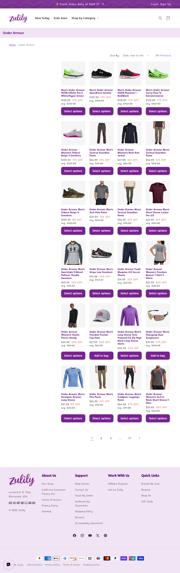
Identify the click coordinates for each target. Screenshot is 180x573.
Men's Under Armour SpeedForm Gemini (101, 91)
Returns (79, 517)
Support (81, 475)
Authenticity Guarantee (82, 503)
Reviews (146, 489)
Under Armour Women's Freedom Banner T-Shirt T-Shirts (156, 273)
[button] (84, 18)
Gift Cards (147, 501)
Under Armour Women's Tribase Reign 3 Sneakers (71, 152)
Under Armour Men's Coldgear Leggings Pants (129, 397)
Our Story (47, 483)
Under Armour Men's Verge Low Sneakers (101, 270)
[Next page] (139, 438)
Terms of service (71, 564)
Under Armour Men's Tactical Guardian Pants (101, 152)
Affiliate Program (118, 483)
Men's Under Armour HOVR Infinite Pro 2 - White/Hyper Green (73, 93)
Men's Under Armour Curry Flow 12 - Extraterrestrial (157, 93)
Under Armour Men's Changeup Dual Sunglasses (157, 334)
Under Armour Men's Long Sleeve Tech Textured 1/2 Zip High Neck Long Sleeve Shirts (130, 337)
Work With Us (118, 475)
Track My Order (84, 495)
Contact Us (81, 489)
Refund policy (34, 564)
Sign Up (165, 4)
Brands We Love (150, 483)
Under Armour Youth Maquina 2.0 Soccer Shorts (129, 272)
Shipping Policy (84, 511)
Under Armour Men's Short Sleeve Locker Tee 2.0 (157, 212)
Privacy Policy (50, 505)
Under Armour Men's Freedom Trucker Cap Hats (101, 334)
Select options (73, 111)
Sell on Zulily (115, 489)
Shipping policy (91, 564)
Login (155, 4)
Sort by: (115, 55)
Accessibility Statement (89, 523)
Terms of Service (51, 499)
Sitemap (46, 511)
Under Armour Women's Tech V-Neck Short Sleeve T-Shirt (158, 398)
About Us (49, 475)
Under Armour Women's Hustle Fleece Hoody (70, 334)
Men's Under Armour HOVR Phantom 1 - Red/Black (129, 93)
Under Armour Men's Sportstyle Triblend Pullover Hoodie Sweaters (73, 273)
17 (129, 438)
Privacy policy (52, 564)
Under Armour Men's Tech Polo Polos (101, 211)
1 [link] (91, 438)
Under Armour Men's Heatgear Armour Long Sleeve (73, 397)
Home (12, 44)
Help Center (82, 483)
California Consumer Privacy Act (54, 491)
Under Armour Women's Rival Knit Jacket (128, 152)
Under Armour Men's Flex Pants (101, 395)
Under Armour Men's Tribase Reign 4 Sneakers (73, 212)
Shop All (146, 495)
